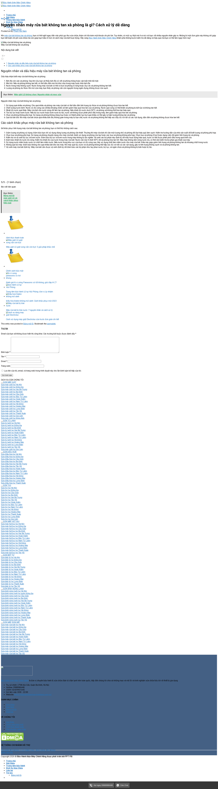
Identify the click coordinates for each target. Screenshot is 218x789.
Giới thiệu (10, 17)
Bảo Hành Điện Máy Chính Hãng (102, 38)
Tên (3, 356)
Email (4, 361)
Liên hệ (9, 770)
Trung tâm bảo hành (15, 20)
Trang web (5, 366)
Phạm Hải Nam (20, 31)
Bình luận (5, 352)
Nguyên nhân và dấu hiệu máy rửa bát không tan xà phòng (32, 63)
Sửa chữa (10, 704)
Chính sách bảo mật (14, 724)
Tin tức (9, 773)
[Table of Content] (109, 56)
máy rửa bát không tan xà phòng (18, 35)
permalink (51, 324)
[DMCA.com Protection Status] (12, 740)
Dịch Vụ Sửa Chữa (14, 22)
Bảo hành (10, 707)
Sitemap (9, 712)
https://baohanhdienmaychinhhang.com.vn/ (33, 694)
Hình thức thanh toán (15, 727)
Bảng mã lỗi (16, 29)
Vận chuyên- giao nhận (16, 729)
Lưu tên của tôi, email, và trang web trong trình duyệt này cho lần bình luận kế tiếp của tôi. (42, 371)
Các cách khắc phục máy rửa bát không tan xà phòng (30, 65)
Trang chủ (11, 15)
